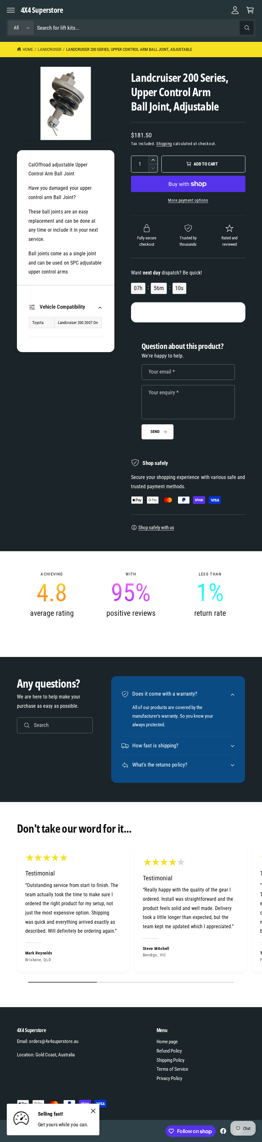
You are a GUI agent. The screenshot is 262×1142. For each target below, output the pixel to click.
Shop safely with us (156, 527)
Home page (167, 1042)
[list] (131, 595)
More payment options (188, 200)
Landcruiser (49, 49)
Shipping (164, 143)
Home (28, 49)
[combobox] (145, 28)
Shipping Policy (170, 1060)
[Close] (93, 1110)
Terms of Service (172, 1069)
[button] (11, 10)
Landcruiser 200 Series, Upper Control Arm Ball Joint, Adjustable (129, 49)
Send (154, 431)
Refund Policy (169, 1051)
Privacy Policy (169, 1078)
